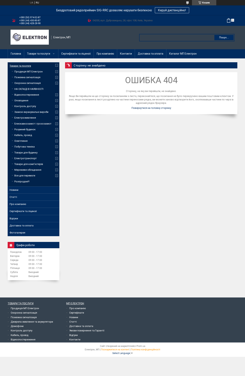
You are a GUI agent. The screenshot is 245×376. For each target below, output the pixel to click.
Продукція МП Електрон (28, 71)
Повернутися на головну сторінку (151, 107)
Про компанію (105, 53)
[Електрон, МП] (30, 37)
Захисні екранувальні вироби (31, 112)
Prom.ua (140, 346)
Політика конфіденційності (145, 349)
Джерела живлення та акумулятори (32, 321)
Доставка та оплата (150, 53)
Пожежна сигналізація (27, 77)
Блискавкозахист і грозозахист (32, 123)
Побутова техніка (24, 146)
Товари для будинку (26, 152)
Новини (14, 189)
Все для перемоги (24, 175)
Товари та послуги (38, 53)
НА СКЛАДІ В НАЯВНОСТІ (28, 89)
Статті (13, 197)
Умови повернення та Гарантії (86, 330)
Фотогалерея (17, 232)
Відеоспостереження (26, 94)
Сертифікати (76, 312)
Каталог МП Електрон (183, 53)
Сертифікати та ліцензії (76, 53)
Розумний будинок (25, 129)
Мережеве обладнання (27, 169)
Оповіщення (21, 100)
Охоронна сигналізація (27, 83)
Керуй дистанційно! (172, 10)
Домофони (17, 326)
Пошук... (224, 37)
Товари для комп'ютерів (28, 164)
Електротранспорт (25, 158)
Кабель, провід (23, 135)
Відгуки (14, 218)
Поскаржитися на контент (115, 349)
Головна (16, 53)
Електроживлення (25, 117)
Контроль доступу (25, 106)
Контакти (126, 53)
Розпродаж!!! (21, 181)
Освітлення (21, 140)
